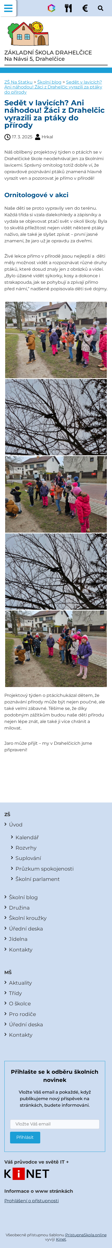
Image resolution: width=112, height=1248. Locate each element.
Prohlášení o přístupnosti (31, 1200)
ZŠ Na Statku (18, 82)
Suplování (28, 858)
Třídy (15, 993)
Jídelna (18, 939)
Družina (19, 907)
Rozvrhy (25, 847)
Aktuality (20, 983)
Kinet (61, 1239)
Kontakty (20, 949)
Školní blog (49, 82)
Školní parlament (37, 879)
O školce (20, 1003)
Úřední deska (26, 928)
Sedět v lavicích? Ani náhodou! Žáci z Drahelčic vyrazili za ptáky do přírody (53, 87)
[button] (8, 8)
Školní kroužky (27, 918)
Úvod (16, 824)
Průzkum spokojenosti (44, 868)
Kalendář (27, 837)
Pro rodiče (22, 1014)
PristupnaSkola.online (86, 1234)
